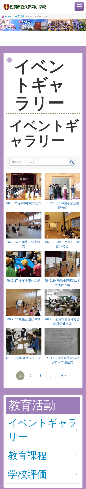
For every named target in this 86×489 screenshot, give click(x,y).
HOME (8, 16)
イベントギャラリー (42, 429)
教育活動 (19, 16)
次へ (64, 375)
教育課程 (27, 455)
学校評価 (27, 474)
